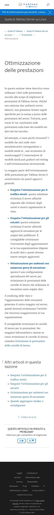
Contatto (35, 486)
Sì (20, 441)
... (17, 35)
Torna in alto (28, 417)
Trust (25, 486)
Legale (19, 473)
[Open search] (48, 4)
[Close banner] (50, 12)
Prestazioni (27, 35)
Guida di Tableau (15, 31)
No (30, 441)
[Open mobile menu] (7, 4)
